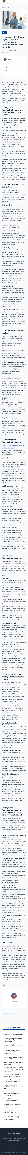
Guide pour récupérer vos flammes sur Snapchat (13, 1045)
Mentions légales (11, 1146)
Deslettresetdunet (14, 1133)
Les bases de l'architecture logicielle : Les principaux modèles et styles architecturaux (14, 1051)
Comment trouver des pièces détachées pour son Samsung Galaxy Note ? (13, 1086)
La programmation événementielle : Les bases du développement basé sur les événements (14, 1039)
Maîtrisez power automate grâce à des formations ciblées (14, 1058)
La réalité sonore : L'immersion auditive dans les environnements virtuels (13, 1105)
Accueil (3, 7)
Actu (8, 7)
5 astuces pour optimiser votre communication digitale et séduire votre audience (13, 1093)
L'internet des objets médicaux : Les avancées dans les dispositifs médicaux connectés (13, 1117)
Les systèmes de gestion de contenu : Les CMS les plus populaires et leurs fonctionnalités (13, 1069)
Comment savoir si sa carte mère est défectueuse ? (13, 1063)
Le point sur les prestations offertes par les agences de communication (13, 1080)
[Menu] (24, 1)
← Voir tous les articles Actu (10, 1013)
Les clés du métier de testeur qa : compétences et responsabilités (12, 1075)
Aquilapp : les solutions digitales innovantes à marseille (12, 1111)
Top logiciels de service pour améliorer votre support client (12, 1099)
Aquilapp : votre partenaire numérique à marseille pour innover (13, 1033)
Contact (19, 1146)
